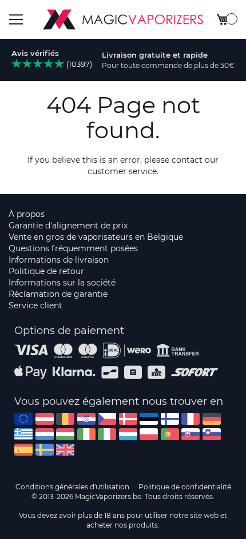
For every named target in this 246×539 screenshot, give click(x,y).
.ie (86, 434)
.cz (107, 419)
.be (65, 419)
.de (212, 419)
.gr (23, 434)
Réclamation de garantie (58, 294)
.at (44, 419)
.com (23, 419)
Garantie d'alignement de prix (68, 225)
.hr (86, 419)
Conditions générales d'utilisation (72, 486)
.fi (170, 419)
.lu (128, 434)
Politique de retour (46, 271)
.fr (190, 419)
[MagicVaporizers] (123, 19)
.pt (170, 434)
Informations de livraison (59, 260)
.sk (190, 434)
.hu (65, 434)
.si (212, 434)
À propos (27, 214)
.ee (149, 419)
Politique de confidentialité (184, 486)
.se (44, 450)
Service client (35, 305)
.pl (149, 434)
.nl (44, 434)
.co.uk (65, 450)
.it (107, 434)
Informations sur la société (62, 282)
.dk (128, 419)
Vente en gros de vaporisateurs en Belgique (96, 237)
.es (23, 450)
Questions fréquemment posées (73, 248)
